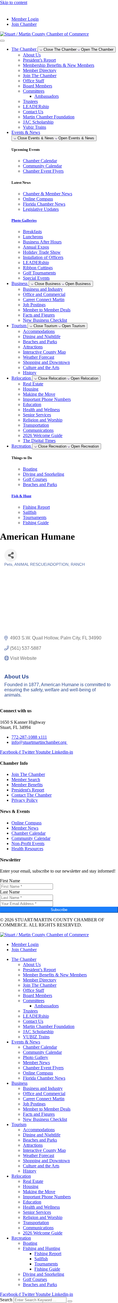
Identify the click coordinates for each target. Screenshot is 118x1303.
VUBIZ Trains (36, 1036)
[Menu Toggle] (2, 41)
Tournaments (46, 1263)
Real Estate (33, 383)
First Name (10, 880)
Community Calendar (42, 1052)
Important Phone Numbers (47, 399)
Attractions (33, 346)
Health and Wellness (41, 409)
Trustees (30, 101)
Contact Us (33, 111)
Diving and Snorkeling (43, 1274)
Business (19, 1083)
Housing (30, 389)
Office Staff (33, 80)
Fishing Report (47, 1253)
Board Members (37, 85)
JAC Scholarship (38, 122)
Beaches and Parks (40, 341)
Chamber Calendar (40, 1047)
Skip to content (13, 2)
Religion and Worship (42, 420)
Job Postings (34, 304)
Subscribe (59, 910)
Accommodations (39, 331)
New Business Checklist (45, 320)
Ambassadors (46, 96)
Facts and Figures (39, 315)
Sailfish (41, 1258)
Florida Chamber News (44, 1078)
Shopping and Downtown (46, 362)
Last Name (10, 892)
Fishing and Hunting (41, 1248)
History (29, 372)
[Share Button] (10, 555)
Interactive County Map (44, 352)
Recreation (21, 1238)
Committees (33, 91)
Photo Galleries (24, 220)
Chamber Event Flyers (43, 1067)
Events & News (25, 1041)
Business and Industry (43, 289)
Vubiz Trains (34, 127)
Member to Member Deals (46, 309)
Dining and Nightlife (41, 336)
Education (32, 404)
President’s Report (39, 60)
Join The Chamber (39, 75)
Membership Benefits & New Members (58, 65)
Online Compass (38, 1072)
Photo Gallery (35, 1057)
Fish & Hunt (21, 496)
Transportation (36, 425)
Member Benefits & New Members (55, 974)
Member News (36, 1062)
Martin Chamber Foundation (48, 116)
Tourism (18, 1124)
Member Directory (39, 70)
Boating (30, 1243)
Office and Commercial (44, 294)
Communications (38, 430)
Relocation (21, 1176)
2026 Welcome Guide (42, 435)
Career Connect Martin (43, 299)
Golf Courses (35, 1279)
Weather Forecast (38, 357)
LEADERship (36, 106)
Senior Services (37, 414)
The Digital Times (39, 440)
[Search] (70, 1301)
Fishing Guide (47, 1269)
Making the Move (39, 394)
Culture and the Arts (41, 367)
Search (6, 1299)
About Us (32, 54)
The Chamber (23, 959)
